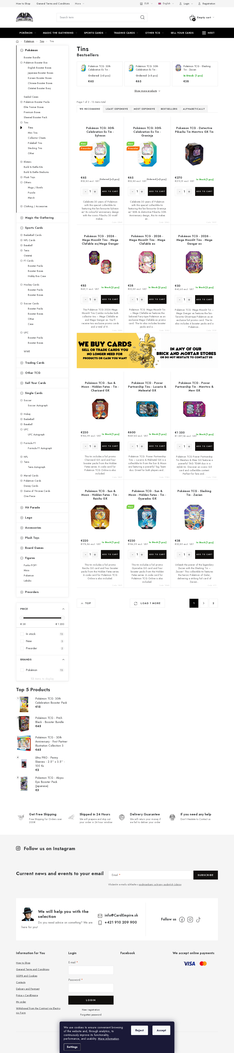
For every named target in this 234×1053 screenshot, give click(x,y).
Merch (31, 197)
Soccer (28, 400)
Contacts (20, 982)
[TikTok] (198, 919)
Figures (30, 558)
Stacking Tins (35, 148)
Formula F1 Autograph (40, 448)
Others (27, 182)
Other (31, 153)
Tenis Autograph (36, 467)
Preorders (32, 592)
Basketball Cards (32, 235)
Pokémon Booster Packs (37, 102)
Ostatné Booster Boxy (39, 88)
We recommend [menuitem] (90, 109)
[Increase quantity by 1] (95, 192)
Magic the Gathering (39, 218)
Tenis (26, 250)
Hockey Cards (31, 284)
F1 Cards (28, 260)
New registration (91, 1009)
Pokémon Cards (32, 480)
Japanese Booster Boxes (40, 73)
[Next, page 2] (203, 603)
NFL (26, 456)
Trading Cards (35, 363)
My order (21, 1002)
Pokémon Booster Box (36, 62)
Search (142, 17)
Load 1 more (150, 603)
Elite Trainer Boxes (34, 107)
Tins (26, 122)
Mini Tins (33, 132)
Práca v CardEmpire (27, 995)
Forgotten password (91, 1014)
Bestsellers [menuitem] (169, 109)
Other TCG (33, 373)
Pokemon (29, 575)
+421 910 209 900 (121, 922)
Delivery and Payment (27, 989)
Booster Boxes (35, 271)
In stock (44, 634)
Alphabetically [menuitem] (194, 109)
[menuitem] (27, 33)
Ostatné (28, 255)
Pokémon (31, 50)
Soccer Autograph (38, 405)
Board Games (34, 548)
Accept (161, 1030)
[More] (208, 33)
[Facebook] (182, 919)
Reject (139, 1030)
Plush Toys (29, 177)
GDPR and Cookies (26, 976)
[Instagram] (190, 919)
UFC (26, 332)
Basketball (29, 419)
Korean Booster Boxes (40, 78)
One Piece (29, 496)
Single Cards (33, 393)
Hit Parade (32, 507)
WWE (27, 351)
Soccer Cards (31, 303)
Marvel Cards (31, 475)
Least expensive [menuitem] (117, 109)
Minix (26, 570)
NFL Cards (29, 240)
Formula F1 (30, 443)
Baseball (28, 245)
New (44, 641)
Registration (209, 3)
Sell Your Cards (35, 383)
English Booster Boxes (39, 67)
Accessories (33, 528)
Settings (72, 1047)
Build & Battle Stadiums (36, 172)
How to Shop (23, 3)
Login (91, 1000)
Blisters (27, 162)
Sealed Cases (31, 97)
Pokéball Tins (35, 143)
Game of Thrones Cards (37, 491)
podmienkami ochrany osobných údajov (160, 884)
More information (108, 1039)
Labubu (27, 580)
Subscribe (206, 875)
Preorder (44, 648)
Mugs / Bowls (35, 187)
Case (30, 324)
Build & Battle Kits (33, 167)
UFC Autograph (36, 434)
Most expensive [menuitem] (144, 109)
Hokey (27, 414)
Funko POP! (30, 565)
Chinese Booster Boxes (40, 83)
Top (88, 603)
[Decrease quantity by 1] (85, 192)
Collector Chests (37, 138)
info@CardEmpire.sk (121, 915)
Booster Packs (35, 266)
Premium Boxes (32, 112)
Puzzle (31, 192)
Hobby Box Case (37, 276)
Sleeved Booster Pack (35, 117)
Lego (28, 518)
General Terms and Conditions (53, 3)
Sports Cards (34, 228)
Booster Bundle (32, 57)
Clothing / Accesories (35, 206)
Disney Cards (31, 486)
